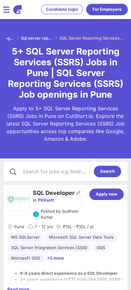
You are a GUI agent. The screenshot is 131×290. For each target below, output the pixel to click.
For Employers (107, 9)
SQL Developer (53, 193)
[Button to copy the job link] (78, 192)
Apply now (106, 194)
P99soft (46, 200)
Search (107, 171)
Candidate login (62, 9)
